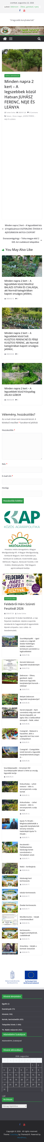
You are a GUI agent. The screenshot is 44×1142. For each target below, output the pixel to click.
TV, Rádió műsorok (10, 1030)
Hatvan (8, 116)
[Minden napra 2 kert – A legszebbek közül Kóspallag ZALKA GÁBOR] (22, 364)
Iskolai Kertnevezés (28, 892)
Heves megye (17, 116)
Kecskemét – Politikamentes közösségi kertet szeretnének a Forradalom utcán (27, 849)
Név (4, 464)
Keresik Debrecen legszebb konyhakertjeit (29, 663)
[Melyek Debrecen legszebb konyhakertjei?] (10, 700)
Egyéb (4, 1004)
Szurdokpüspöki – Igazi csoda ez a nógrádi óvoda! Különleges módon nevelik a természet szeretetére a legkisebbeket (29, 645)
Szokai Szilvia (10, 112)
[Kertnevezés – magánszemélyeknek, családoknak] (10, 934)
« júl (3, 1096)
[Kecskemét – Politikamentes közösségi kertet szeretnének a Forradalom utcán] (10, 851)
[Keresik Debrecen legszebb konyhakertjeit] (10, 665)
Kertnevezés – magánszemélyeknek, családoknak (29, 933)
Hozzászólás (8, 430)
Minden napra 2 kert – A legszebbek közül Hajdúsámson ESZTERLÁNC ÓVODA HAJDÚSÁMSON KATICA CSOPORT (23, 229)
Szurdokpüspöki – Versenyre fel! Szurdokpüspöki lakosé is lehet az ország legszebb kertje (21, 770)
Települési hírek (10, 599)
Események (6, 1009)
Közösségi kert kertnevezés (26, 879)
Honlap (5, 488)
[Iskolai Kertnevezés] (10, 894)
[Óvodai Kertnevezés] (10, 907)
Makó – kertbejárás (28, 866)
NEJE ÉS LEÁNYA (10, 119)
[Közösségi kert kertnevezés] (10, 881)
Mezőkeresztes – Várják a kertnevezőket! (29, 918)
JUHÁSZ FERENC (28, 116)
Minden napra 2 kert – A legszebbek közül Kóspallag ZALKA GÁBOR (19, 391)
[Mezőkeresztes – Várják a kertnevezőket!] (10, 920)
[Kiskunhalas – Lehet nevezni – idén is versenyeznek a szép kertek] (10, 789)
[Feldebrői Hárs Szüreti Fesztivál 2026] (22, 584)
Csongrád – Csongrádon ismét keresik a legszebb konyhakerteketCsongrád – (30, 753)
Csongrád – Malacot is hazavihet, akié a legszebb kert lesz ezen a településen (29, 735)
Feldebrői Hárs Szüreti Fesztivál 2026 (19, 606)
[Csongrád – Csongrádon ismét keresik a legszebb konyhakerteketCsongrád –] (10, 755)
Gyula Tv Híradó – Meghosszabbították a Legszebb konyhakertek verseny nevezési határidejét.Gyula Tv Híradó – (29, 827)
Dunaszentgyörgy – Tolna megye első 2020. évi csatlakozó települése (21, 240)
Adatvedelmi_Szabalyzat (12, 1040)
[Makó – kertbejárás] (10, 868)
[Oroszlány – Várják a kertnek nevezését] (10, 949)
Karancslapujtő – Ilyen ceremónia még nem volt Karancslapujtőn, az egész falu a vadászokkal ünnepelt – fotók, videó (30, 715)
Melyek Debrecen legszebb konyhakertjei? (30, 697)
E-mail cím (7, 476)
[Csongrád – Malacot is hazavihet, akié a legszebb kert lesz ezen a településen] (10, 736)
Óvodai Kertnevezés (28, 905)
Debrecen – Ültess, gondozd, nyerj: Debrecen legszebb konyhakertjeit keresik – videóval (29, 680)
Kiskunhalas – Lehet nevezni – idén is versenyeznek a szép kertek (28, 788)
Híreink (5, 1014)
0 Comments (33, 112)
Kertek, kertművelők (12, 76)
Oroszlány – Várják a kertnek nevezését (28, 947)
